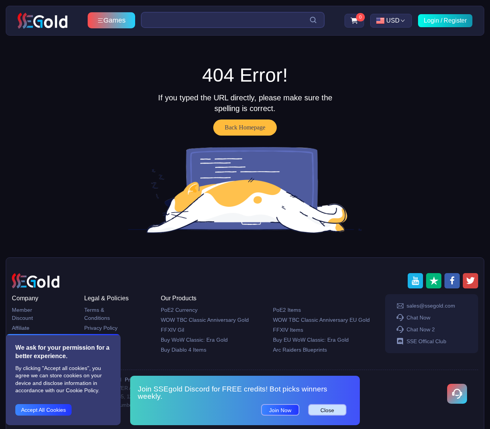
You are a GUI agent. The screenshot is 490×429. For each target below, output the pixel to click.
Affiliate (20, 328)
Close (327, 410)
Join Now (280, 410)
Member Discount (22, 314)
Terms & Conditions (97, 314)
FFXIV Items (288, 330)
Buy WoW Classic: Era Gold (194, 340)
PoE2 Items (287, 310)
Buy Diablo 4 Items (183, 350)
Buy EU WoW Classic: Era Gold (311, 340)
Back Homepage (245, 127)
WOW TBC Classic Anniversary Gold (205, 320)
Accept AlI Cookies (43, 410)
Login (431, 20)
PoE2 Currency (179, 310)
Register (455, 20)
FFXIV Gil (172, 330)
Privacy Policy (101, 328)
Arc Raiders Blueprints (300, 350)
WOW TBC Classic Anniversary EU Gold (321, 320)
